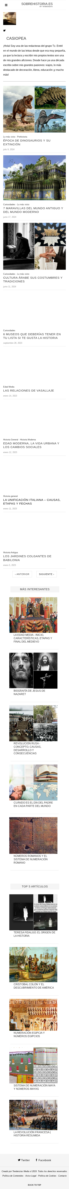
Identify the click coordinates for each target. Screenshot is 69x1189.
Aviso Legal (30, 1176)
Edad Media (8, 387)
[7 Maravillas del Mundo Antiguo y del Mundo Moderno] (34, 199)
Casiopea (16, 38)
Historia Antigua (10, 552)
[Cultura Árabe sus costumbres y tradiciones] (34, 268)
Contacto (62, 1176)
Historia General (10, 439)
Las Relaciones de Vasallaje (28, 390)
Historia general (10, 496)
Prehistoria (22, 137)
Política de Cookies (47, 1176)
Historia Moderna (28, 439)
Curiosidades (9, 204)
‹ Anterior (22, 574)
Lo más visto (9, 137)
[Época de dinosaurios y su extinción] (34, 131)
